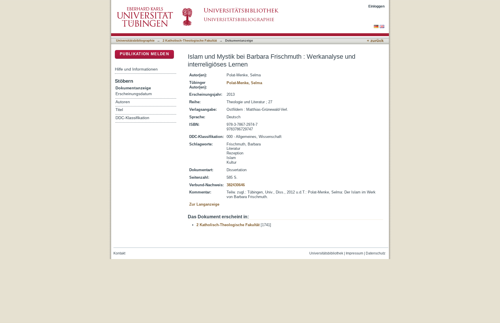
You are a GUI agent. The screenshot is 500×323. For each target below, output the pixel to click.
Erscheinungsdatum (133, 94)
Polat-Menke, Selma (244, 83)
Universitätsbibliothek (326, 253)
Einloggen (376, 6)
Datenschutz (375, 253)
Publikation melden (144, 54)
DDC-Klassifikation (132, 118)
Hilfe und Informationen (136, 69)
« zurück (375, 40)
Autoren (122, 102)
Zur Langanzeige (204, 204)
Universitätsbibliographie (135, 40)
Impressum (354, 253)
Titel (119, 110)
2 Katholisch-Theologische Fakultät (190, 40)
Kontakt (119, 253)
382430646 (236, 185)
